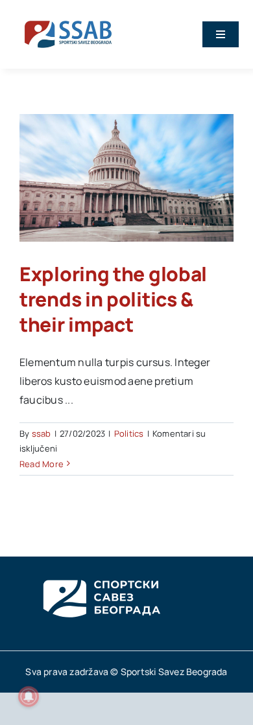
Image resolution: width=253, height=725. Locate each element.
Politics (129, 433)
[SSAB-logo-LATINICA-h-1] (68, 18)
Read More (41, 464)
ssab (41, 433)
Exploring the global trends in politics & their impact (113, 299)
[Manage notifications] (28, 696)
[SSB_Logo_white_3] (100, 568)
